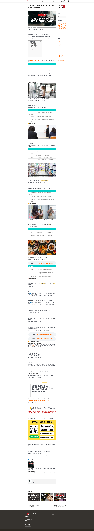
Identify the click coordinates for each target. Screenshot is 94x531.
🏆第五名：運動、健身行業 (34, 43)
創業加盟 (46, 1)
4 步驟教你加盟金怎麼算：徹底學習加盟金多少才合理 (44, 338)
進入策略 (59, 45)
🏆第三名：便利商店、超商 (34, 45)
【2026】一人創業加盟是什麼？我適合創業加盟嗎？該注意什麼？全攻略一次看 (62, 34)
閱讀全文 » (29, 507)
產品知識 (59, 44)
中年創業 (60, 55)
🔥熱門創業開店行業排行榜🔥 (33, 42)
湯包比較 (58, 60)
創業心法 (59, 42)
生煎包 (60, 60)
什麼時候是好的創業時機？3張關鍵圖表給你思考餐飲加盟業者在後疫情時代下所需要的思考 (33, 502)
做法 (62, 55)
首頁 (40, 1)
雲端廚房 (59, 47)
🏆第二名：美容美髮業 (33, 46)
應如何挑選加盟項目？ (33, 55)
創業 (29, 476)
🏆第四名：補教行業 (33, 44)
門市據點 (50, 1)
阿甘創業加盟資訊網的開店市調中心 (35, 60)
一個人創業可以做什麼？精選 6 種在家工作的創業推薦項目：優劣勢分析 (60, 502)
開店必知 (59, 46)
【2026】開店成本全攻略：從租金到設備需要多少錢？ (62, 28)
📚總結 (30, 52)
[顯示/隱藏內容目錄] (40, 41)
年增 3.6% (33, 345)
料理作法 (59, 43)
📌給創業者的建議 (31, 48)
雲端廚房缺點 (62, 60)
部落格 (54, 1)
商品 (42, 1)
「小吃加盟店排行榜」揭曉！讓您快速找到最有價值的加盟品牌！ (43, 263)
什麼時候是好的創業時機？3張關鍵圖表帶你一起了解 (44, 334)
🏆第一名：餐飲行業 (33, 47)
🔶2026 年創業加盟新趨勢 (32, 49)
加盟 (31, 476)
